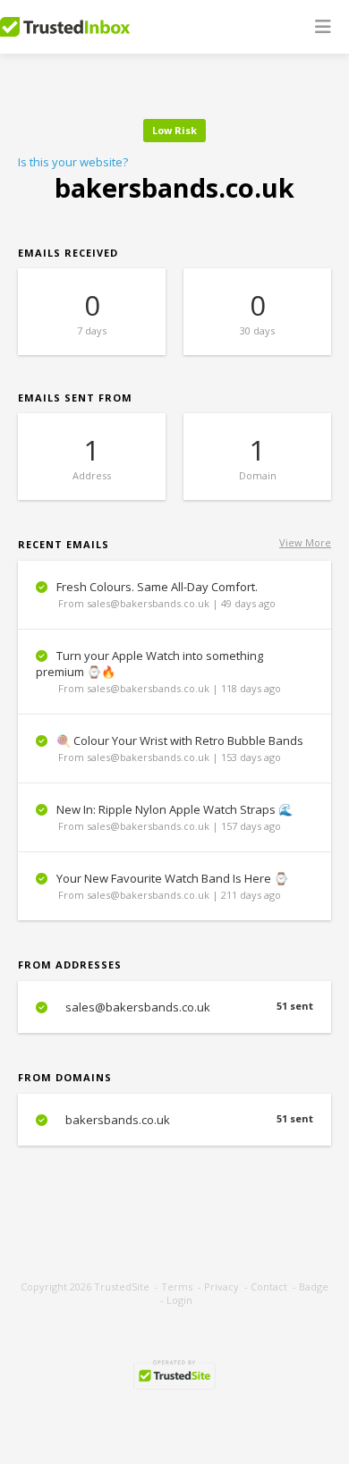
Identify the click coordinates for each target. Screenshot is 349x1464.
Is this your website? (73, 162)
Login (179, 1300)
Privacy (221, 1286)
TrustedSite (121, 1286)
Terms (176, 1286)
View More (305, 542)
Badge (313, 1286)
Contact (269, 1286)
